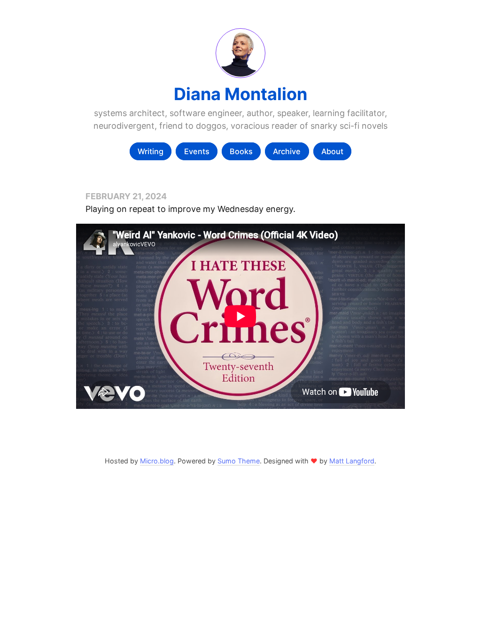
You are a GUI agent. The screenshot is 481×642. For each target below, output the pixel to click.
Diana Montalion (240, 94)
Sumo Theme (238, 461)
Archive (287, 151)
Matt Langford (351, 461)
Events (196, 151)
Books (241, 151)
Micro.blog (157, 461)
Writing (150, 151)
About (332, 151)
